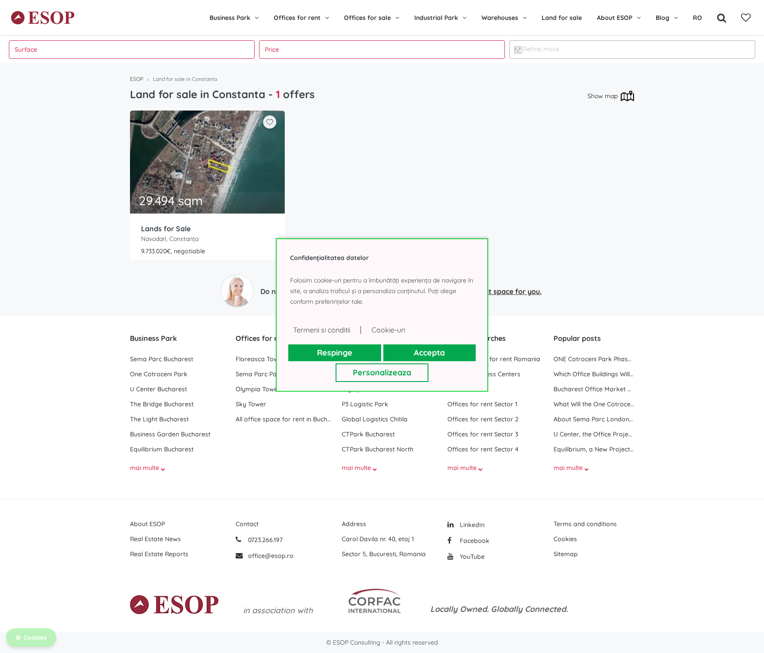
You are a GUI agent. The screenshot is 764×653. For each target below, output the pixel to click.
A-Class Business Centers (483, 374)
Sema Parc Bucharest (161, 359)
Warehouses (499, 18)
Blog (662, 18)
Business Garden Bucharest (170, 434)
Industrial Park (436, 18)
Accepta (429, 353)
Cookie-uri (388, 329)
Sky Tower (251, 404)
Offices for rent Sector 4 (483, 449)
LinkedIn (471, 525)
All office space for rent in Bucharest (284, 419)
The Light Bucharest (159, 419)
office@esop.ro (271, 556)
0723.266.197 (264, 540)
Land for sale (562, 18)
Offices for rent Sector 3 (482, 434)
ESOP (136, 79)
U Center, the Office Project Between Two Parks (594, 434)
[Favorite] (745, 17)
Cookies (565, 539)
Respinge (334, 353)
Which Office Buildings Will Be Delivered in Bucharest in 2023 (594, 374)
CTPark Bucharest (368, 434)
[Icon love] (269, 125)
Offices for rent (297, 18)
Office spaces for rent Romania (493, 359)
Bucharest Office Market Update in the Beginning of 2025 (594, 389)
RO (697, 18)
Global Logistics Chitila (375, 419)
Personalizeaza (382, 372)
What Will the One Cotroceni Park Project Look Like (594, 404)
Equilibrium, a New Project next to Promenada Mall (594, 449)
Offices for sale (367, 18)
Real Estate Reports (159, 554)
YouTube (471, 557)
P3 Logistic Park (365, 404)
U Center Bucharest (158, 389)
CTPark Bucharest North (377, 449)
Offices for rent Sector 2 (483, 419)
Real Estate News (155, 539)
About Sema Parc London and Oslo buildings (594, 419)
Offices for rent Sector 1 (482, 404)
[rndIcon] (270, 122)
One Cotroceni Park (158, 374)
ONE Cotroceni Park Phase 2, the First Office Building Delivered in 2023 (594, 359)
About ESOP (614, 18)
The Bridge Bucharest (162, 404)
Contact (247, 524)
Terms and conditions (585, 524)
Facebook (473, 541)
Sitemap (566, 554)
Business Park (230, 18)
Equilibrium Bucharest (162, 449)
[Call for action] (237, 290)
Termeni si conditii (321, 329)
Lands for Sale (166, 228)
